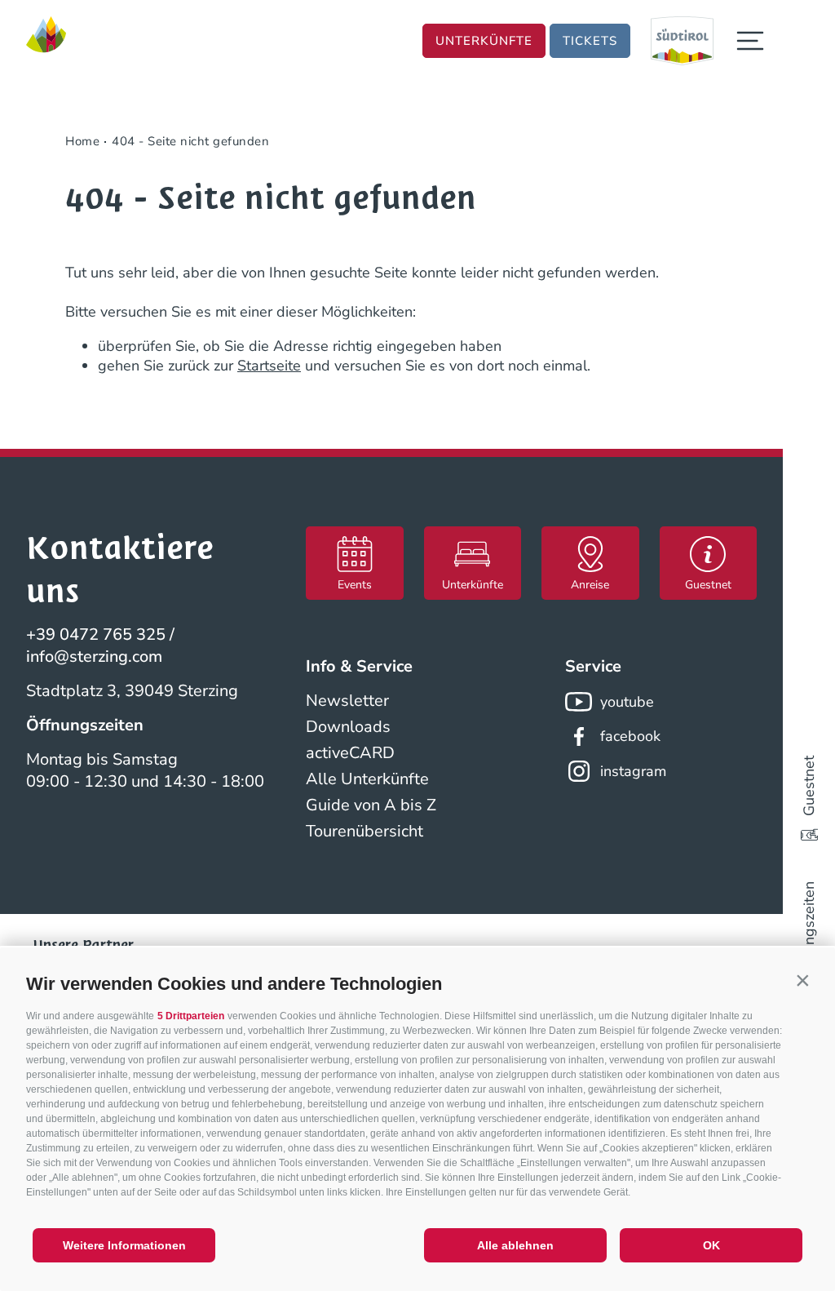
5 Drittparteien (190, 1016)
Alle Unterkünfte (367, 779)
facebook (630, 736)
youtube (627, 702)
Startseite (269, 365)
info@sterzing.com (94, 657)
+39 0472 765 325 (96, 634)
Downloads (348, 727)
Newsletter (347, 701)
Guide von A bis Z (371, 805)
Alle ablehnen (515, 1245)
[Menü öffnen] (750, 40)
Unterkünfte (483, 41)
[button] (802, 980)
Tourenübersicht (364, 831)
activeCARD (350, 753)
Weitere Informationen (124, 1245)
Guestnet (809, 786)
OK (711, 1245)
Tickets (590, 41)
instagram (633, 771)
